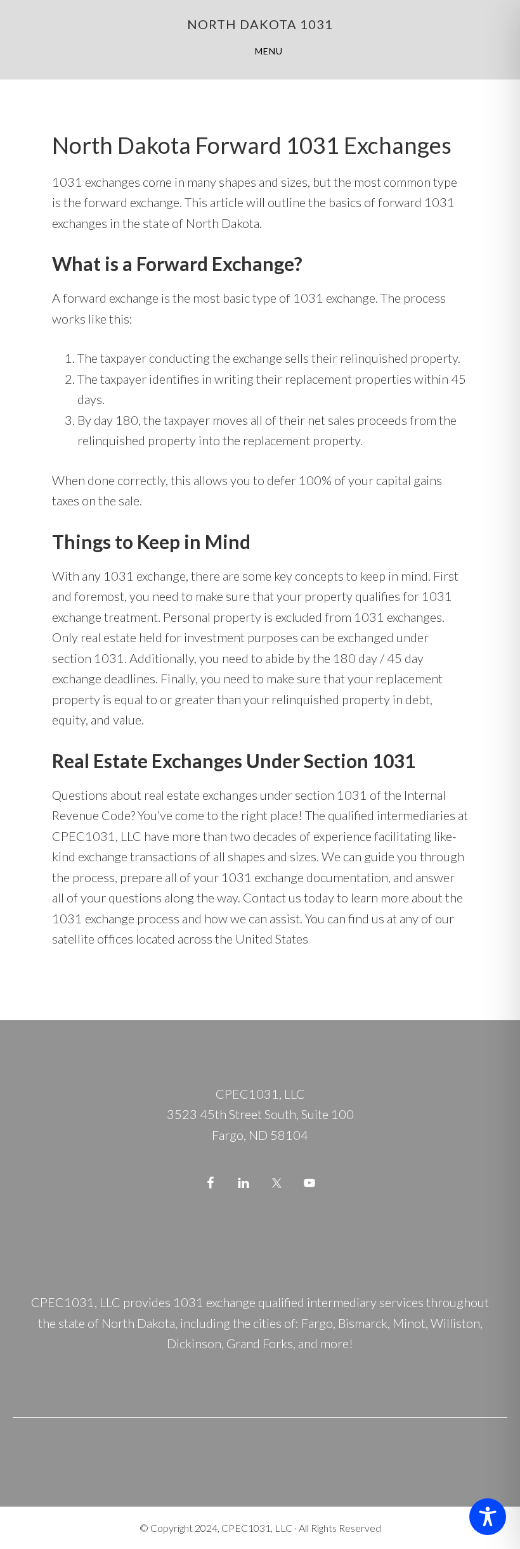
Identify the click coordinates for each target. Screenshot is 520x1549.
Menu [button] (269, 51)
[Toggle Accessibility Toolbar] (487, 1516)
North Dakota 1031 (260, 24)
